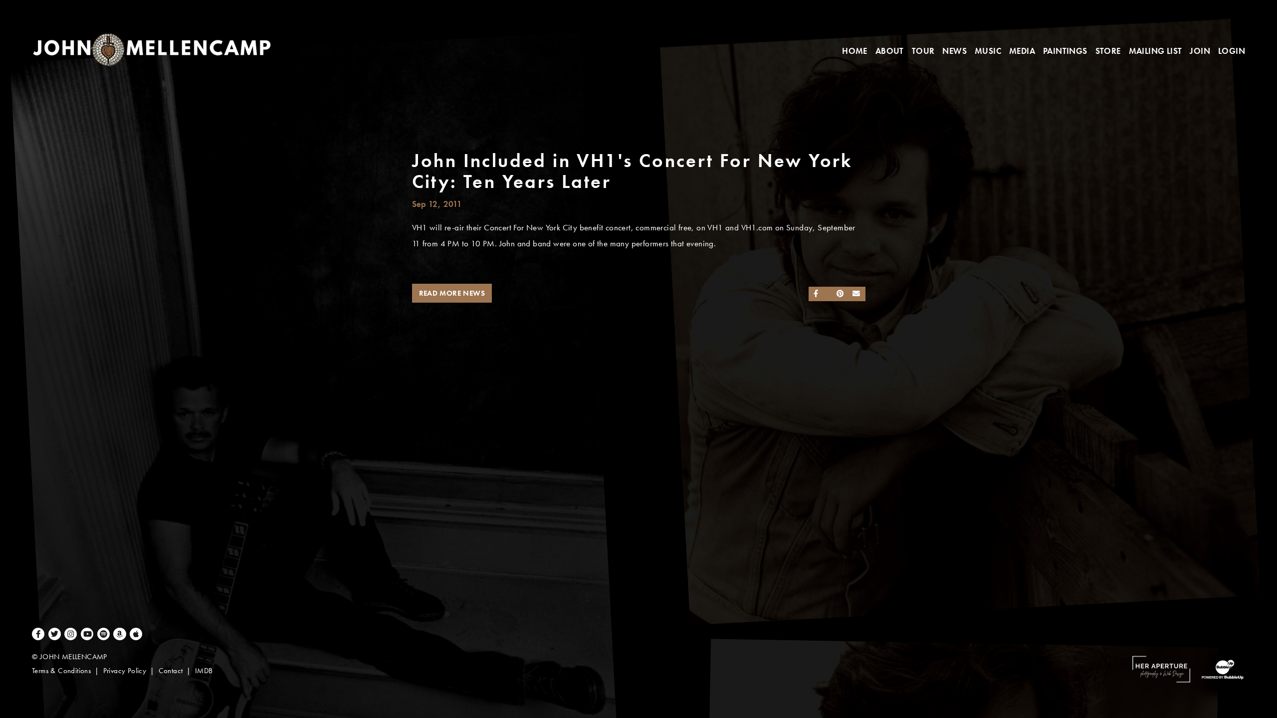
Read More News (452, 293)
